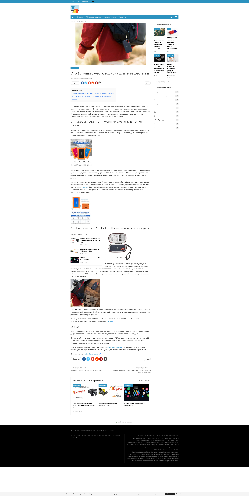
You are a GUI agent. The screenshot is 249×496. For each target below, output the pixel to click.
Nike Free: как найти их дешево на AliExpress (86, 370)
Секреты (80, 17)
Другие (156, 112)
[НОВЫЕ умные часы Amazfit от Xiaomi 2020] (75, 260)
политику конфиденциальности (168, 460)
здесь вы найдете (114, 347)
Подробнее (179, 494)
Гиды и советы (158, 108)
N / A (169, 29)
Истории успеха (110, 17)
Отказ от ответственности (84, 1)
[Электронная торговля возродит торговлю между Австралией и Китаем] (173, 32)
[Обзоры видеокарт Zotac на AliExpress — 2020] (75, 251)
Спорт (155, 128)
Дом (155, 116)
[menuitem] (93, 1)
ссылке (109, 321)
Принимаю (170, 494)
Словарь (156, 104)
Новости (157, 29)
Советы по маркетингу (160, 96)
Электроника (74, 68)
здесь (85, 187)
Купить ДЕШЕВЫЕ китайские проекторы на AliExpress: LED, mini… (90, 240)
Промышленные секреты (161, 100)
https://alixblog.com (92, 354)
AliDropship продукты (93, 17)
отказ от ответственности (145, 460)
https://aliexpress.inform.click (155, 438)
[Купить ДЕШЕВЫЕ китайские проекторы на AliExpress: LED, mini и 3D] (75, 240)
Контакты (73, 1)
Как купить (157, 124)
